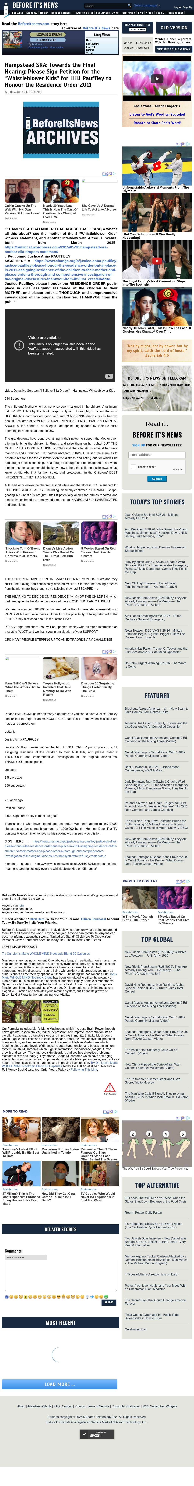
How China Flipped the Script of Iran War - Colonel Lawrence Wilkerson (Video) (153, 1066)
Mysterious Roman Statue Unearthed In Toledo (60, 1151)
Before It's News (35, 5)
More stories (56, 47)
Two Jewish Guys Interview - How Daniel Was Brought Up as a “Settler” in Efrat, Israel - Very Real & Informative (155, 1242)
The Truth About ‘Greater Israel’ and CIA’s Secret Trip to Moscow (152, 1080)
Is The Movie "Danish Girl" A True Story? (137, 918)
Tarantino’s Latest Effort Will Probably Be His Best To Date (20, 1153)
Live (140, 12)
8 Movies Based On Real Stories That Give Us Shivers (98, 552)
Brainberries (11, 561)
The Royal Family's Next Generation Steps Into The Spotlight (153, 283)
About (21, 1406)
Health (44, 12)
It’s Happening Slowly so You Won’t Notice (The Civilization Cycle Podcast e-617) (153, 1225)
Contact (67, 1406)
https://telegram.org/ (175, 385)
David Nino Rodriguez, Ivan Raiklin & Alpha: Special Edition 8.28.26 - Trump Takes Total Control (154, 988)
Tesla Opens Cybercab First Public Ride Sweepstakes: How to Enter (152, 1316)
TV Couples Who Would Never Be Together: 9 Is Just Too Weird (98, 1197)
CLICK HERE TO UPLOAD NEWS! (174, 49)
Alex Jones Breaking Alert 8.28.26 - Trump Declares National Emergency (153, 617)
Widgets (171, 1406)
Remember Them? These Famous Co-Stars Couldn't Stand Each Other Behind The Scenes (99, 1154)
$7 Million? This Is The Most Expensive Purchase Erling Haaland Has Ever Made (21, 1198)
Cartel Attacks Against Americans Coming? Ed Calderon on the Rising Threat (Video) (156, 739)
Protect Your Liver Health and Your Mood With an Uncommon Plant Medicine (155, 1287)
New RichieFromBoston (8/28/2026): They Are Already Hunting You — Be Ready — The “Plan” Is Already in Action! (156, 601)
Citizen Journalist (93, 919)
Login (177, 7)
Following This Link (84, 1069)
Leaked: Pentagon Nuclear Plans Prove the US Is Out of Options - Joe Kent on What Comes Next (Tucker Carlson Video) (156, 860)
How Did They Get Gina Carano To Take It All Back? (58, 1197)
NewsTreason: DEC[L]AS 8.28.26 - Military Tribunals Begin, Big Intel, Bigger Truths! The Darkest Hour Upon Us (155, 634)
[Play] (157, 78)
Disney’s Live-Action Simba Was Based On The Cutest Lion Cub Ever (58, 554)
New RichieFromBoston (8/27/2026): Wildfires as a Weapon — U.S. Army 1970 (155, 953)
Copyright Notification (126, 1406)
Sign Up (187, 7)
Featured (17, 12)
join (21, 905)
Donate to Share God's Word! (157, 123)
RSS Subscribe (153, 1406)
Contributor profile (38, 47)
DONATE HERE (138, 29)
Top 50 (160, 12)
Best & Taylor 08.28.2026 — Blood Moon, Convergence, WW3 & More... (152, 768)
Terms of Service (98, 1406)
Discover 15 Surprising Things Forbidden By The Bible (97, 687)
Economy (31, 12)
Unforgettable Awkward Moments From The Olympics (155, 189)
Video (149, 12)
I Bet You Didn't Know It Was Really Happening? (148, 236)
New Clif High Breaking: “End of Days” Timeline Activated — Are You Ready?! (151, 585)
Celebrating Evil (135, 1329)
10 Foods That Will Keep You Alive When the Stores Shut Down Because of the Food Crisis (155, 1199)
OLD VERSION (174, 27)
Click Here (37, 919)
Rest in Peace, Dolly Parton (143, 1212)
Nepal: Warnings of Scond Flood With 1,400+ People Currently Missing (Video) (155, 754)
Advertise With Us (39, 1406)
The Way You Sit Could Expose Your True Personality (155, 1168)
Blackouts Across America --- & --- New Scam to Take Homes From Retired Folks (157, 710)
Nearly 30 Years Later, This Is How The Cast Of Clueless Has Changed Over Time (156, 330)
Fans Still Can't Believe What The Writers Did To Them (22, 687)
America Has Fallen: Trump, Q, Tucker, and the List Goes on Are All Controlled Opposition (156, 650)
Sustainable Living (107, 12)
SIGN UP (138, 445)
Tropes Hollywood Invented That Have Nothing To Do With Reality (57, 689)
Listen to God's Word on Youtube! (157, 114)
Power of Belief (83, 12)
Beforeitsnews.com (33, 24)
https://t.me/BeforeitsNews (143, 398)
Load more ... (60, 1384)
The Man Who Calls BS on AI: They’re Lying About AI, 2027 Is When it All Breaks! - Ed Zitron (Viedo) (157, 1097)
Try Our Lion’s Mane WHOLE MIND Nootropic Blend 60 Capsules (46, 953)
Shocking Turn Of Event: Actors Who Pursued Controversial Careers (23, 552)
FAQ (57, 1406)
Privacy (80, 1406)
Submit (157, 479)
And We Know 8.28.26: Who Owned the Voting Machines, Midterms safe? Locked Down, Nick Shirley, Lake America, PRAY (156, 533)
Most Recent (175, 12)
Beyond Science (61, 12)
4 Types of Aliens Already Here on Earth (151, 1274)
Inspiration (128, 12)
